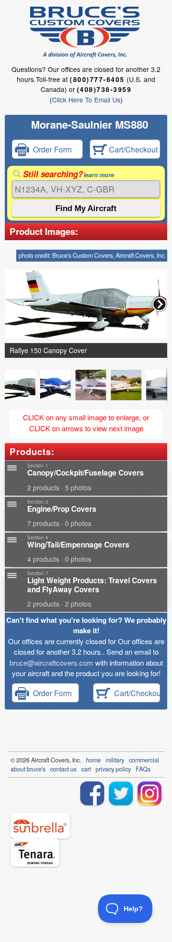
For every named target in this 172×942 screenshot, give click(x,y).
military (115, 760)
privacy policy (113, 769)
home (93, 760)
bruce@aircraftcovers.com (51, 663)
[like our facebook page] (92, 793)
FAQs (143, 769)
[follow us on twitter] (121, 793)
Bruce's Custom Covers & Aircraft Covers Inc (86, 32)
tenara (35, 853)
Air (34, 760)
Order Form (50, 148)
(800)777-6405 (97, 79)
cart (86, 769)
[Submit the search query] (86, 208)
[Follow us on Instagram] (149, 793)
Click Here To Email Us (86, 99)
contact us (63, 769)
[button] (159, 304)
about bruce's (28, 769)
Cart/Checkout (132, 148)
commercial (144, 760)
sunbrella (40, 826)
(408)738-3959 (104, 89)
